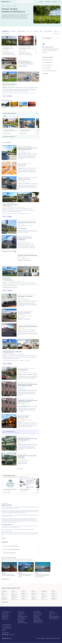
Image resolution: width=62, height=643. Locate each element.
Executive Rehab (36, 616)
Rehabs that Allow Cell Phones (23, 622)
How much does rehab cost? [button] (47, 62)
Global (17, 116)
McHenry (9, 142)
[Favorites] (59, 1)
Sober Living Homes (21, 617)
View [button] (4, 216)
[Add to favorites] (15, 59)
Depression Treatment (37, 615)
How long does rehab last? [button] (47, 65)
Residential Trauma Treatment (38, 620)
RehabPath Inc (43, 638)
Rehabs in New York (5, 616)
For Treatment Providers (6, 624)
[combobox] (25, 2)
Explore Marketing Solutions (6, 628)
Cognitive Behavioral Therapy (22, 616)
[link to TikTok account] (9, 634)
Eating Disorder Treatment (37, 613)
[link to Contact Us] (2, 634)
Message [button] (10, 216)
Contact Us (4, 630)
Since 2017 (55, 48)
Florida (14, 116)
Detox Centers (20, 615)
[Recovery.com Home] (6, 1)
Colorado (20, 573)
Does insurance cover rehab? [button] (47, 59)
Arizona (3, 573)
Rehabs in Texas (4, 617)
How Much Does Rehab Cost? (54, 618)
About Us (3, 629)
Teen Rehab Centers (36, 617)
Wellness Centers (20, 620)
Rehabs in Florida (5, 613)
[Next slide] (36, 46)
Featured (5, 116)
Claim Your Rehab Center (6, 626)
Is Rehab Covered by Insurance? (54, 616)
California (9, 116)
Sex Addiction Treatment (37, 621)
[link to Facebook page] (13, 634)
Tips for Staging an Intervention (54, 617)
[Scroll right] (59, 31)
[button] (8, 33)
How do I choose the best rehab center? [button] (49, 70)
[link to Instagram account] (11, 634)
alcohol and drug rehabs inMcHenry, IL (8, 15)
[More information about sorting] (59, 33)
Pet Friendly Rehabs (21, 621)
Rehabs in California (5, 615)
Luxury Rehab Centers (21, 613)
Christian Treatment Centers (38, 622)
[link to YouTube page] (7, 634)
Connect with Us (5, 632)
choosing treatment (17, 511)
